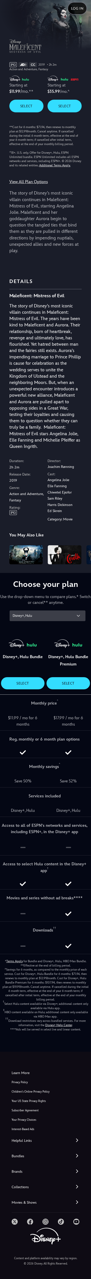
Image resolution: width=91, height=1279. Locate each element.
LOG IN (77, 8)
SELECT (26, 106)
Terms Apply (14, 961)
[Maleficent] (26, 554)
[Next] (82, 553)
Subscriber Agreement (25, 1110)
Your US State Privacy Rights (29, 1101)
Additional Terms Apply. (55, 165)
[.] (15, 1222)
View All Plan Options (28, 181)
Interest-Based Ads (23, 1129)
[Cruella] (64, 554)
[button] (45, 1140)
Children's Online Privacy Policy (31, 1091)
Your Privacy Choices (24, 1120)
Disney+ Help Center (58, 1025)
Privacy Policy (20, 1082)
